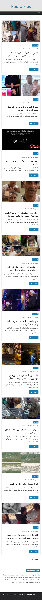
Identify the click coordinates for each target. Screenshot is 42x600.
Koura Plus (21, 6)
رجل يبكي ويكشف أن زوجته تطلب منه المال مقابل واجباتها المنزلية (21, 214)
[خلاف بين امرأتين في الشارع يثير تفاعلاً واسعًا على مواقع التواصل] (21, 31)
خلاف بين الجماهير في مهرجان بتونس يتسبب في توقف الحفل (23, 377)
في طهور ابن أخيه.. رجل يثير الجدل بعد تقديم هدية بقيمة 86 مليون (21, 268)
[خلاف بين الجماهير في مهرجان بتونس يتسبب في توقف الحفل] (21, 354)
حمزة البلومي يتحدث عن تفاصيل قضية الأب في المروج (22, 108)
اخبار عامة (36, 99)
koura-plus (17, 594)
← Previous (36, 559)
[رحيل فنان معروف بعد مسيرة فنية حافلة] (21, 139)
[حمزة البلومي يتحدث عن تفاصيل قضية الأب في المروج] (21, 85)
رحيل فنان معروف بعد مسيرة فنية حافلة (22, 162)
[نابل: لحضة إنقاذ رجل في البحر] (21, 462)
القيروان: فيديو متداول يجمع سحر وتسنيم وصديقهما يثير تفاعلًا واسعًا (22, 536)
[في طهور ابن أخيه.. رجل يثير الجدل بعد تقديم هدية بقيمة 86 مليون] (21, 245)
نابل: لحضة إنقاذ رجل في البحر (23, 483)
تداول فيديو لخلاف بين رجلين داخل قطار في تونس (21, 431)
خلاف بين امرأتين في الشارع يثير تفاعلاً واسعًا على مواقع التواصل (22, 54)
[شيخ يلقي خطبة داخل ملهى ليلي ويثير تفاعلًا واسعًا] (21, 300)
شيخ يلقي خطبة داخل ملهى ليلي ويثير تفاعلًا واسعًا (22, 322)
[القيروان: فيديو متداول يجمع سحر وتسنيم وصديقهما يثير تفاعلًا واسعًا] (21, 513)
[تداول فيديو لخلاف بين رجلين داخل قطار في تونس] (21, 408)
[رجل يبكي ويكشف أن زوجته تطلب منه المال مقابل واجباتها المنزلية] (21, 191)
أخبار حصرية (35, 45)
